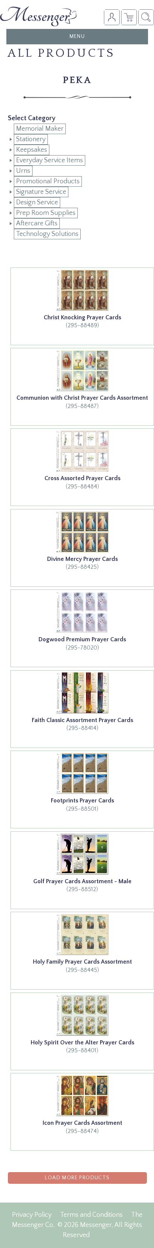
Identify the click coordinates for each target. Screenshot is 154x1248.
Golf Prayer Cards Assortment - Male (82, 881)
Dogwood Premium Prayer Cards (82, 639)
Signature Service (41, 192)
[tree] (77, 181)
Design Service (37, 202)
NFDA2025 (128, 17)
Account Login (111, 17)
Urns (23, 171)
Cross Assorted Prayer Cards (82, 478)
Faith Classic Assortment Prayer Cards (82, 720)
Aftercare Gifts (37, 223)
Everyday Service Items (49, 160)
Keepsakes (31, 150)
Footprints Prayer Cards (82, 800)
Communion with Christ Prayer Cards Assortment (82, 397)
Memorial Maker (40, 129)
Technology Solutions (47, 234)
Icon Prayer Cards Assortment (82, 1123)
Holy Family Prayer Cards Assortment (82, 961)
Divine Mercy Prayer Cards (82, 559)
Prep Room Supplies (46, 213)
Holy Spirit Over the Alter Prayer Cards (82, 1042)
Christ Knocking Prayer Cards (82, 317)
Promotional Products (48, 181)
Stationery (31, 139)
